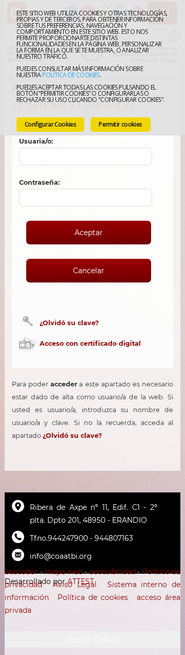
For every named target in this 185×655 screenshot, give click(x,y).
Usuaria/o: (36, 141)
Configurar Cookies (50, 124)
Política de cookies (71, 74)
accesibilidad (112, 571)
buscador (21, 571)
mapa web (64, 571)
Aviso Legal (75, 584)
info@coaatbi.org (61, 556)
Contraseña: (39, 182)
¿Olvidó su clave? (69, 323)
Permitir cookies (120, 124)
